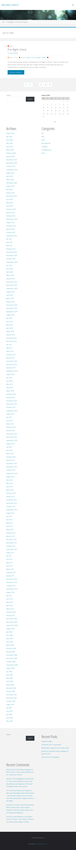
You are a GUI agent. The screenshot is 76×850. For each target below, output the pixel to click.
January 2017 (10, 358)
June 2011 (9, 559)
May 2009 (9, 638)
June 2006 (9, 718)
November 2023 (11, 196)
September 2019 (11, 288)
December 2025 (11, 160)
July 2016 (9, 378)
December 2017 (11, 338)
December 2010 (11, 579)
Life (43, 133)
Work (43, 153)
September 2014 (11, 440)
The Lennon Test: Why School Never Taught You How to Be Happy (20, 798)
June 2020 (9, 269)
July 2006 (9, 714)
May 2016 (9, 384)
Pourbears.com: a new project (51, 745)
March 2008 (10, 685)
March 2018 (10, 331)
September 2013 (11, 473)
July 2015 (9, 417)
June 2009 (9, 635)
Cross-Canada (35, 57)
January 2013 (10, 496)
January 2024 (10, 193)
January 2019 (10, 302)
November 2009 (11, 622)
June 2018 (9, 322)
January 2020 (10, 279)
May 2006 (9, 721)
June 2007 (9, 711)
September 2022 (11, 219)
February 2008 (11, 688)
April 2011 (9, 566)
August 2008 (10, 668)
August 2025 (10, 173)
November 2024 (11, 183)
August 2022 (10, 222)
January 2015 (10, 430)
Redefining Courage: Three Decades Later (55, 748)
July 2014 (9, 447)
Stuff (43, 140)
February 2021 (11, 249)
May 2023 (9, 203)
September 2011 (11, 549)
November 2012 (11, 503)
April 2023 (9, 206)
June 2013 (9, 480)
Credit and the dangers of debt (18, 822)
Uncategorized (46, 150)
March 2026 (10, 150)
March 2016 (10, 391)
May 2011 (9, 563)
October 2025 (10, 166)
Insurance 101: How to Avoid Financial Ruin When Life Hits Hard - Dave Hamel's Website (20, 807)
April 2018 (9, 328)
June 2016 (9, 381)
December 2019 (11, 282)
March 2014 (10, 454)
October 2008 (10, 662)
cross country (25, 57)
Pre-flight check (17, 49)
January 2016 (10, 397)
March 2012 (10, 529)
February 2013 (11, 493)
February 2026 (11, 153)
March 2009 (10, 645)
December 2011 (11, 539)
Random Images (47, 741)
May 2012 (9, 523)
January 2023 (10, 213)
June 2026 (9, 140)
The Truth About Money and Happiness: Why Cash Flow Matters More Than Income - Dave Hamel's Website (20, 793)
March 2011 (10, 569)
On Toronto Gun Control (14, 775)
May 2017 (9, 348)
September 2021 (11, 236)
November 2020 (11, 255)
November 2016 (11, 364)
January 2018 (10, 335)
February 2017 (11, 355)
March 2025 (10, 180)
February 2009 (11, 648)
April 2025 (9, 176)
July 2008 (9, 671)
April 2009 (9, 642)
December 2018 (11, 305)
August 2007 (10, 704)
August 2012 (10, 513)
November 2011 (11, 543)
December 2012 (11, 500)
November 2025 (11, 163)
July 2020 (9, 265)
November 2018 (11, 308)
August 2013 (10, 477)
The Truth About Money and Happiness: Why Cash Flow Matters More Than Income (19, 783)
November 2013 (11, 467)
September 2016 (11, 371)
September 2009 (11, 625)
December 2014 (11, 434)
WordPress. (44, 844)
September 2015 (11, 411)
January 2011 (10, 576)
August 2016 (10, 374)
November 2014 (11, 437)
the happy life (46, 143)
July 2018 (9, 318)
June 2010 (9, 599)
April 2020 (9, 272)
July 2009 (9, 632)
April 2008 (9, 681)
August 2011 (10, 553)
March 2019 (10, 298)
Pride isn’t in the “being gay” (50, 757)
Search (8, 95)
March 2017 (10, 351)
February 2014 (11, 457)
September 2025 (11, 170)
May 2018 (9, 325)
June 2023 (9, 199)
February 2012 (11, 533)
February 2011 (11, 572)
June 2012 (9, 520)
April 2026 (9, 147)
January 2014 (10, 460)
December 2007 (11, 695)
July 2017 (9, 345)
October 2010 (10, 586)
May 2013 (9, 483)
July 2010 (9, 596)
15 (63, 108)
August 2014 (10, 444)
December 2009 (11, 619)
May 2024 (9, 189)
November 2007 (11, 698)
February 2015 (11, 427)
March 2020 (10, 275)
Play (11, 46)
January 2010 (10, 615)
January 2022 (10, 229)
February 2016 (11, 394)
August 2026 (10, 133)
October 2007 (10, 701)
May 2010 (9, 602)
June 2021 (9, 242)
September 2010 (11, 589)
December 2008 (11, 655)
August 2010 (10, 592)
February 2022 (11, 226)
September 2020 (11, 262)
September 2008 (11, 665)
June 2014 (9, 450)
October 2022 (10, 216)
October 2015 (10, 407)
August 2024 (10, 186)
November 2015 (11, 404)
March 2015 (10, 424)
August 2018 (10, 315)
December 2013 (11, 463)
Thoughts (45, 147)
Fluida (37, 844)
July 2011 (9, 556)
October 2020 (10, 259)
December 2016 (11, 361)
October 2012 (10, 506)
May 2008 (9, 678)
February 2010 (11, 612)
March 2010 (10, 609)
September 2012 (11, 510)
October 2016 (10, 368)
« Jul (55, 122)
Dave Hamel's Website (10, 4)
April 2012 (9, 526)
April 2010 (9, 605)
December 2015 (11, 401)
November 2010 (11, 582)
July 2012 (9, 516)
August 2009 (10, 629)
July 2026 (9, 137)
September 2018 (11, 312)
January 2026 (10, 156)
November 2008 (11, 658)
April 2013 (9, 487)
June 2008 (9, 675)
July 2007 (9, 708)
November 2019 (11, 285)
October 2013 (10, 470)
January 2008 (10, 691)
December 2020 (11, 252)
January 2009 (10, 652)
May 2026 (9, 143)
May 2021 (9, 246)
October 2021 (10, 232)
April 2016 (9, 388)
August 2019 (10, 292)
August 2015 (10, 414)
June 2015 (9, 421)
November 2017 (11, 341)
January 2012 (10, 536)
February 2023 (11, 209)
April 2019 (9, 295)
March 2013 (10, 490)
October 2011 (10, 546)
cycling (43, 57)
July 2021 (9, 239)
